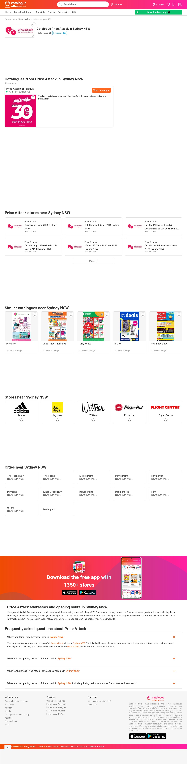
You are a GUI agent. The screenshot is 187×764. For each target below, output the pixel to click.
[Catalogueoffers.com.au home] (16, 4)
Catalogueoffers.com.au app (17, 714)
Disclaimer (53, 746)
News (7, 724)
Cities (75, 12)
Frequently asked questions (16, 701)
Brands (8, 711)
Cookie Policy (98, 746)
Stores (51, 12)
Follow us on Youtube (55, 711)
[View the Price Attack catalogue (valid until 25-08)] (20, 111)
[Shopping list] (180, 4)
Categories (63, 12)
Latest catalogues (23, 12)
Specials (40, 12)
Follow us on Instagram (56, 707)
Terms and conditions (68, 746)
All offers (9, 708)
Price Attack (23, 19)
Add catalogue (11, 721)
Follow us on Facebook (56, 704)
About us (8, 718)
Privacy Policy (85, 746)
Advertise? (9, 704)
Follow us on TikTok (55, 714)
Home (8, 12)
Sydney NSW (56, 637)
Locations (35, 19)
